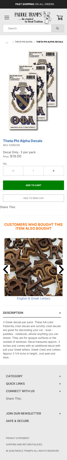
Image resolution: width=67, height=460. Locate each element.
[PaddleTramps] (33, 17)
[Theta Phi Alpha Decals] (33, 93)
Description (13, 313)
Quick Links (15, 383)
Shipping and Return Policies (24, 444)
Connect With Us (20, 391)
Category (14, 376)
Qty (5, 163)
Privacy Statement (17, 438)
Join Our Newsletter (23, 413)
